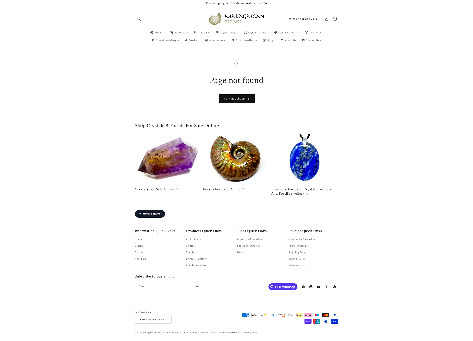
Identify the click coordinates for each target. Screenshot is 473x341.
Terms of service (209, 332)
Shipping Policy (297, 252)
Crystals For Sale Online (155, 189)
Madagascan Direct (151, 332)
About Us (140, 259)
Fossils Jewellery (196, 265)
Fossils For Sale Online (222, 189)
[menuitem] (157, 32)
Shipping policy (173, 332)
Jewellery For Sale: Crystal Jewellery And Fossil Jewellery (301, 191)
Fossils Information (249, 245)
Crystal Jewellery (196, 259)
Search (139, 245)
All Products (193, 239)
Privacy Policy (296, 265)
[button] (139, 19)
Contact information (230, 332)
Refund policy (190, 332)
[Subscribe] (197, 286)
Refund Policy (296, 259)
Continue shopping (236, 98)
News (240, 252)
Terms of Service (298, 245)
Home (138, 239)
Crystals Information (249, 239)
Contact (139, 252)
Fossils (190, 252)
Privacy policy (251, 332)
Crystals (191, 245)
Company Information (301, 239)
